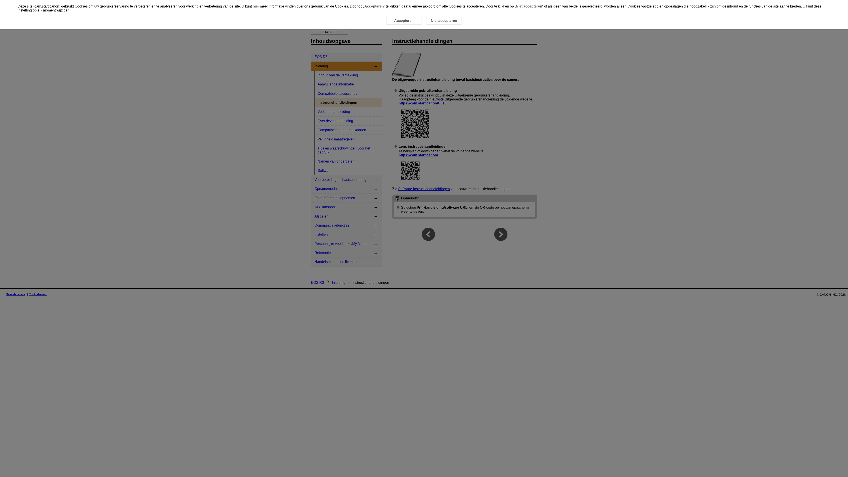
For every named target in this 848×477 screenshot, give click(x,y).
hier (256, 6)
